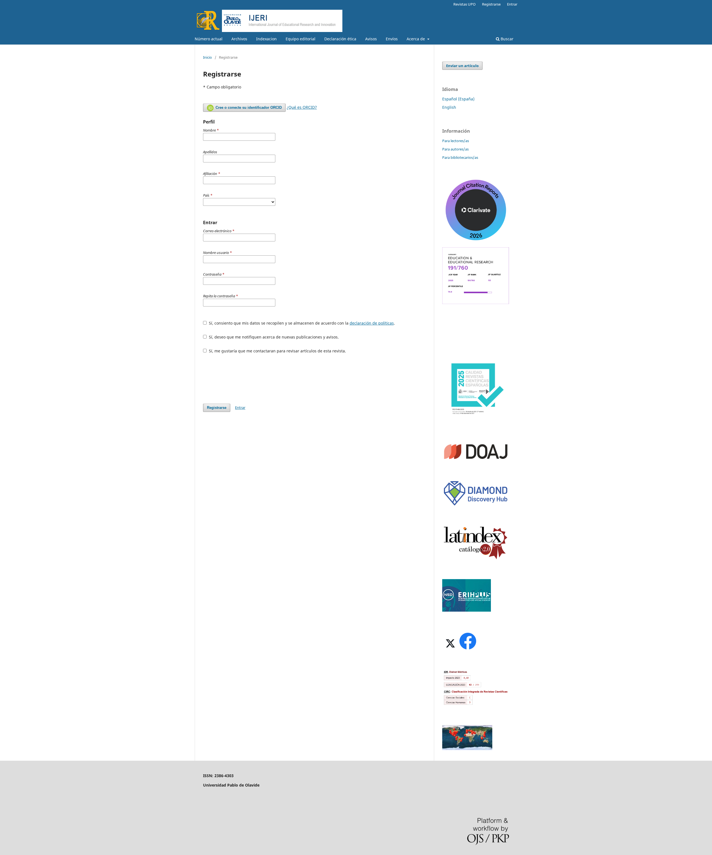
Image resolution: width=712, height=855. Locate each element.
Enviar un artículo (462, 65)
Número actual (208, 38)
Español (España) (458, 99)
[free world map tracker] (467, 748)
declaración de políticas (372, 323)
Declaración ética (340, 38)
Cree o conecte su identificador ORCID (248, 107)
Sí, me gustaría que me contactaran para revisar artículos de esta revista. (277, 351)
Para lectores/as (455, 140)
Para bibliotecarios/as (460, 157)
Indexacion (266, 38)
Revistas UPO (464, 4)
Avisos (371, 38)
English (449, 107)
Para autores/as (455, 149)
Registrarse (491, 4)
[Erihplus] (466, 610)
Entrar (512, 4)
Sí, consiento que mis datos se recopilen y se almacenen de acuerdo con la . (301, 323)
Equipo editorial (300, 38)
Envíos (392, 38)
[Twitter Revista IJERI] (450, 649)
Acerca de (416, 38)
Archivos (239, 38)
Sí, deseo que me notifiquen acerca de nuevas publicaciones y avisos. (273, 337)
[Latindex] (475, 558)
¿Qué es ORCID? (302, 107)
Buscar (506, 38)
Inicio (207, 57)
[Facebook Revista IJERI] (467, 649)
